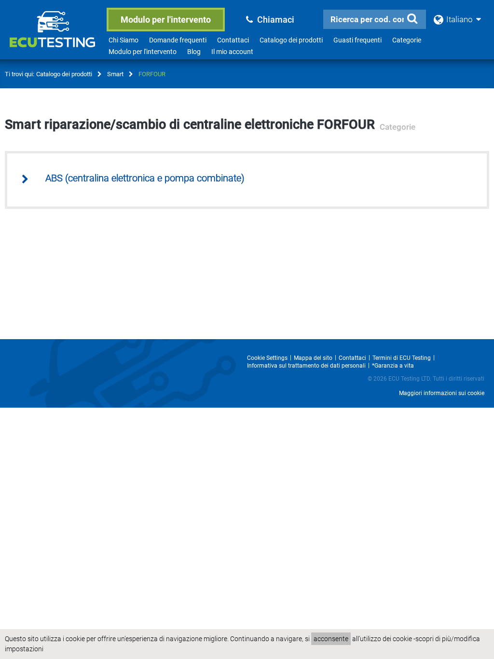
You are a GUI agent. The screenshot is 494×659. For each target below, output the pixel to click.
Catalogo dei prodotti (291, 40)
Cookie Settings (267, 358)
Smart (115, 74)
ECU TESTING (54, 36)
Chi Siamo (123, 40)
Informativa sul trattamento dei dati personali (306, 365)
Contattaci (233, 40)
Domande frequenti (177, 40)
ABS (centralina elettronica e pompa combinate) (145, 178)
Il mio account (232, 51)
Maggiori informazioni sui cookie (441, 393)
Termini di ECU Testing (401, 358)
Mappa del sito (313, 358)
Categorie (406, 40)
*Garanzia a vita (393, 365)
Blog (194, 51)
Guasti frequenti (357, 40)
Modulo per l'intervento (166, 19)
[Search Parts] (412, 18)
